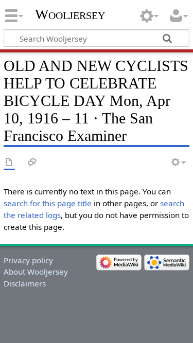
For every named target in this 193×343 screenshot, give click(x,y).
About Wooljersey (36, 271)
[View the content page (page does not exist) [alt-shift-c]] (9, 163)
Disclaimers (25, 283)
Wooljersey (70, 14)
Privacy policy (28, 260)
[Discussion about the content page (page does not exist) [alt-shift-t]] (32, 163)
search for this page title (48, 203)
